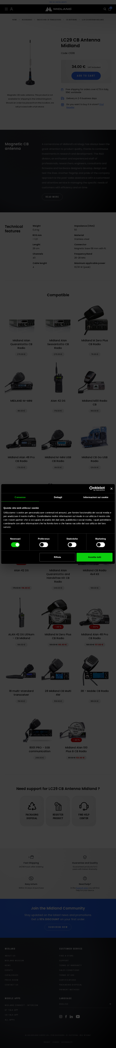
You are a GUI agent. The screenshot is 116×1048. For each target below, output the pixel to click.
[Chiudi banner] (111, 489)
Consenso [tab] (20, 497)
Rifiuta (57, 557)
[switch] (43, 544)
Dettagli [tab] (58, 497)
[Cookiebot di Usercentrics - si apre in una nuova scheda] (91, 488)
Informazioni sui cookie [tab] (95, 497)
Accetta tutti (94, 557)
